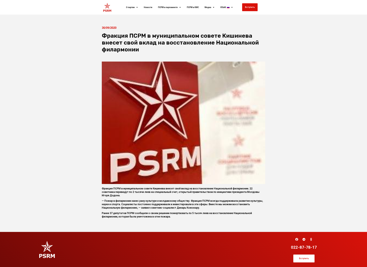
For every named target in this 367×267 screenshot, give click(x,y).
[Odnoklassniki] (311, 239)
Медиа (208, 7)
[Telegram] (304, 239)
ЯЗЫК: (223, 7)
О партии (130, 7)
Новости (148, 7)
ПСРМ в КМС (193, 7)
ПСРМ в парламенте (168, 7)
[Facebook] (297, 239)
